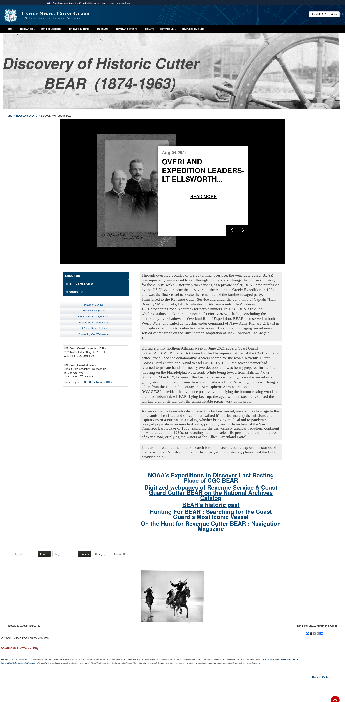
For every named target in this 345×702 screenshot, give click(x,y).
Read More (253, 196)
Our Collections (51, 29)
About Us (72, 276)
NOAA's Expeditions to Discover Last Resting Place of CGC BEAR (211, 477)
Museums (102, 29)
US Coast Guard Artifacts (94, 328)
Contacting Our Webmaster (93, 334)
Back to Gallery (321, 677)
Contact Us (167, 29)
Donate (149, 29)
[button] (122, 3)
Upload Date (121, 554)
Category (100, 554)
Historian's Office (94, 304)
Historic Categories (94, 310)
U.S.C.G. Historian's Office (97, 382)
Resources (74, 292)
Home (9, 29)
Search (44, 554)
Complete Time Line (192, 29)
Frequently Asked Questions (94, 316)
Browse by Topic (79, 29)
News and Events (126, 29)
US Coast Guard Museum (94, 322)
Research (26, 29)
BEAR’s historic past (211, 505)
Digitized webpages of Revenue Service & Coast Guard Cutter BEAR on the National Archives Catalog (210, 492)
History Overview (79, 284)
